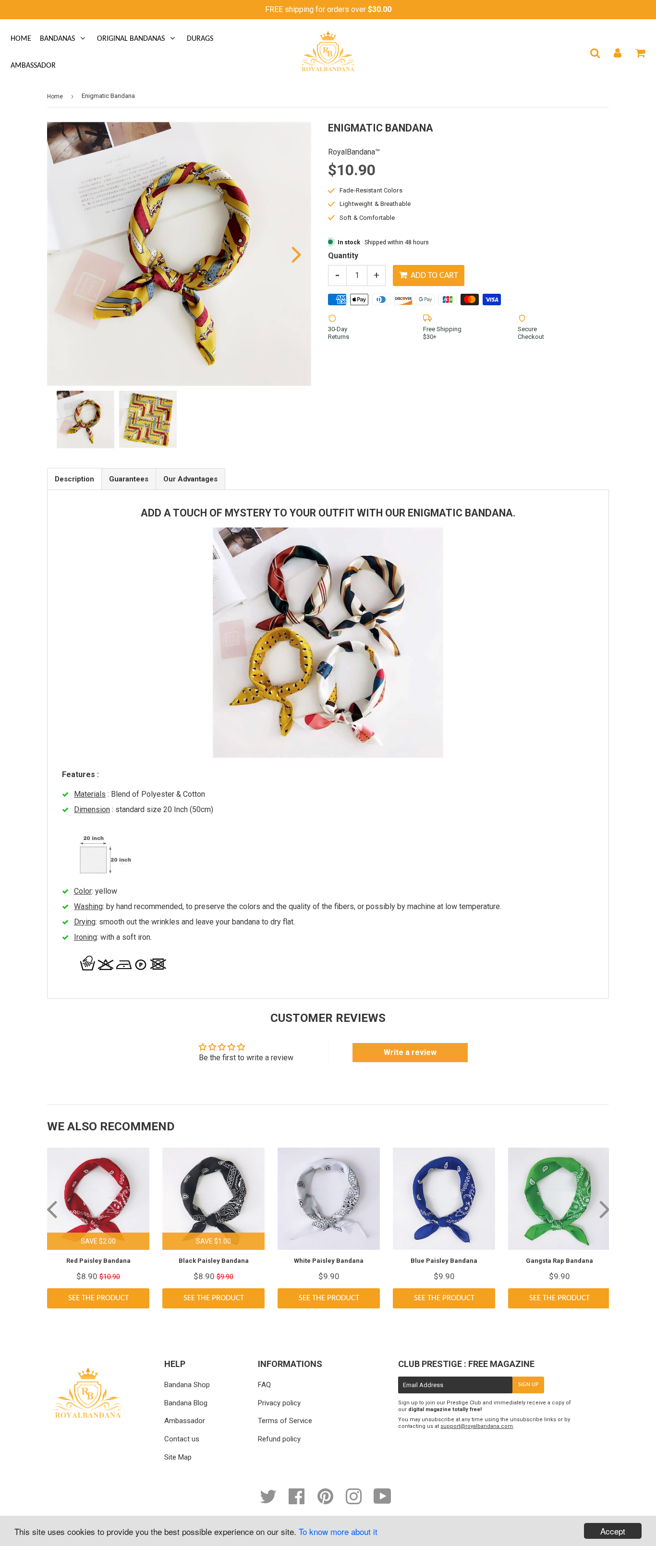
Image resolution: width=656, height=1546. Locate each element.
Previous (67, 253)
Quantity (343, 255)
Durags (200, 39)
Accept (612, 1531)
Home (21, 39)
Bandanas (57, 39)
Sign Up (528, 1385)
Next (291, 253)
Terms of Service (285, 1420)
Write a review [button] (410, 1052)
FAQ (264, 1384)
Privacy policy (279, 1403)
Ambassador (33, 66)
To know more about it (338, 1531)
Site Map (178, 1457)
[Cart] (640, 53)
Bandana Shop (187, 1384)
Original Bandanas (131, 39)
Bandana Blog (185, 1403)
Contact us (181, 1439)
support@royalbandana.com (476, 1426)
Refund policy (279, 1439)
